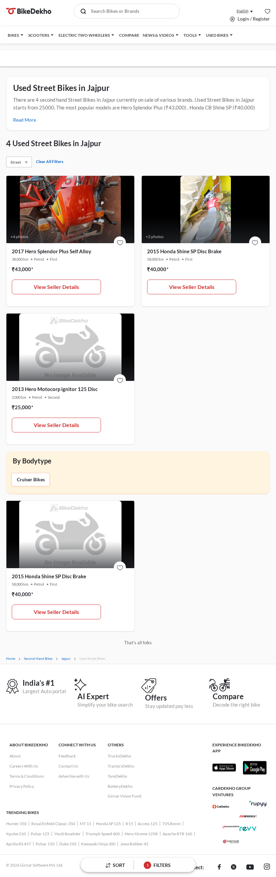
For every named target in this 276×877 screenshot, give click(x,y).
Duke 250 (67, 843)
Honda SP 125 (108, 823)
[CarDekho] (220, 806)
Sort (119, 865)
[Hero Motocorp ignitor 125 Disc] (120, 380)
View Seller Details (56, 287)
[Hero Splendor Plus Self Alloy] (120, 242)
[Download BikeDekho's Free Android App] (254, 767)
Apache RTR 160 (177, 833)
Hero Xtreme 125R (141, 833)
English (242, 11)
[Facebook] (219, 867)
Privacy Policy (21, 786)
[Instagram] (267, 867)
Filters (158, 865)
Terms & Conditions (26, 776)
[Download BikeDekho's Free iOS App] (224, 767)
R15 (129, 823)
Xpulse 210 (16, 833)
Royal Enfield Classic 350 (53, 823)
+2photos (155, 236)
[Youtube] (250, 867)
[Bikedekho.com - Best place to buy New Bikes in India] (28, 11)
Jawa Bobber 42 (134, 843)
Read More (24, 120)
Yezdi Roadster (67, 833)
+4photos (19, 236)
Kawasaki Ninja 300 (98, 843)
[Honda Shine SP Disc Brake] (255, 242)
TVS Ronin (171, 823)
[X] (233, 867)
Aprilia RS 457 (18, 843)
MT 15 (85, 823)
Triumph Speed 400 (102, 833)
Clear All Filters (49, 161)
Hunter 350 (16, 823)
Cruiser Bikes (31, 479)
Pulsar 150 (45, 843)
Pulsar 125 (40, 833)
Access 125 (148, 823)
